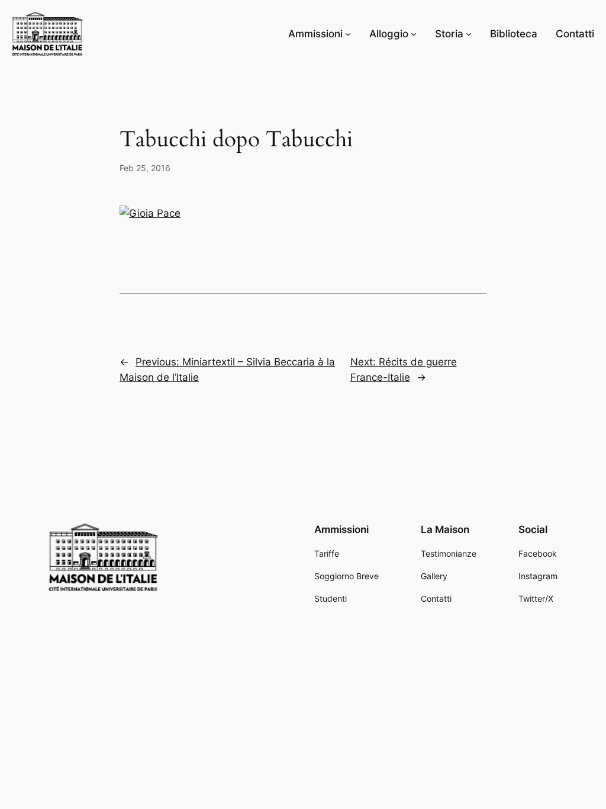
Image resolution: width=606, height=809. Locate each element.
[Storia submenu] (469, 34)
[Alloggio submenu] (414, 34)
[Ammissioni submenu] (348, 34)
